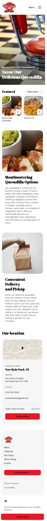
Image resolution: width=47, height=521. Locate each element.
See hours (35, 409)
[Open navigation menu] (39, 7)
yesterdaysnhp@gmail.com (16, 398)
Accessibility (9, 487)
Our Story (9, 455)
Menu (31, 7)
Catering (8, 451)
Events (7, 463)
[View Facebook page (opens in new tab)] (5, 501)
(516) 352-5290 (12, 393)
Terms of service (11, 483)
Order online (22, 416)
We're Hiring (10, 459)
